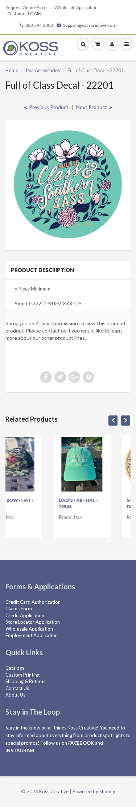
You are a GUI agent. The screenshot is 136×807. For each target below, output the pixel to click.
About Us (15, 695)
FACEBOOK (81, 743)
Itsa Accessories (43, 70)
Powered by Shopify (94, 791)
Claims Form (18, 608)
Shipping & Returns (25, 681)
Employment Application (31, 635)
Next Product (92, 107)
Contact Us (17, 688)
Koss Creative (54, 791)
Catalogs (14, 668)
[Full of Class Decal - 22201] (68, 184)
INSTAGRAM (19, 750)
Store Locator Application (32, 622)
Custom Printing (22, 675)
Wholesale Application (76, 7)
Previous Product (48, 107)
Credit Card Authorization (33, 602)
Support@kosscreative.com (89, 25)
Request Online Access (28, 7)
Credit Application (24, 615)
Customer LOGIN (24, 13)
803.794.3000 (39, 25)
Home (11, 70)
